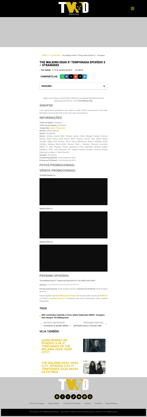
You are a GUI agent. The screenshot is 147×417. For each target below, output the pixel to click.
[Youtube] (79, 396)
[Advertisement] (74, 32)
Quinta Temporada (57, 128)
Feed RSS (98, 403)
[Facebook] (57, 396)
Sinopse (49, 318)
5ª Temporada (54, 55)
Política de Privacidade (71, 403)
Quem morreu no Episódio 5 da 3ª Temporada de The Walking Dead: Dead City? (57, 346)
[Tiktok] (73, 396)
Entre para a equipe (37, 403)
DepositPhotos (112, 403)
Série (43, 318)
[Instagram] (68, 396)
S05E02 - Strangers (96, 315)
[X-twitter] (62, 396)
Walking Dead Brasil (66, 296)
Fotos (69, 315)
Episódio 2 (62, 315)
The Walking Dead (61, 318)
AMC (43, 315)
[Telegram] (84, 396)
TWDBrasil (103, 296)
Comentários (51, 315)
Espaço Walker (53, 403)
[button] (62, 76)
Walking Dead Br (57, 298)
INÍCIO (44, 55)
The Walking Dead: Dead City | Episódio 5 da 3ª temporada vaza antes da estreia (60, 367)
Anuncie (88, 403)
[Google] (90, 396)
